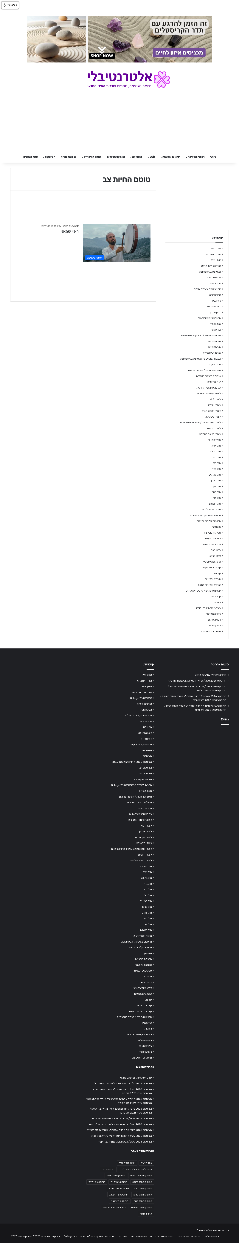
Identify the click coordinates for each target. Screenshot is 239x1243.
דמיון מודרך (215, 312)
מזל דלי (217, 463)
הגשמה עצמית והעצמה (209, 318)
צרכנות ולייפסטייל (211, 561)
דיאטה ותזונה (214, 306)
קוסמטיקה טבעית (212, 567)
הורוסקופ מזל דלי (97, 1182)
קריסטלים (216, 596)
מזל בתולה (215, 451)
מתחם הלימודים (93, 156)
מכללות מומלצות (212, 532)
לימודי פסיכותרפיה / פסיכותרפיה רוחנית (200, 422)
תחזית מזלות (146, 1214)
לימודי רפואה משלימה (210, 434)
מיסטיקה (137, 156)
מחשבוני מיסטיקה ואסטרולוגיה (205, 515)
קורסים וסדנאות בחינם (209, 584)
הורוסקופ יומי (214, 341)
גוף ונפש (216, 300)
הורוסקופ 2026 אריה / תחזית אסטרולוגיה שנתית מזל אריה (122, 1118)
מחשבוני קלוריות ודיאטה (209, 521)
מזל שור (217, 497)
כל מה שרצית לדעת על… (208, 387)
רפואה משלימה (196, 156)
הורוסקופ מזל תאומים (141, 1207)
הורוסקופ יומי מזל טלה (141, 1175)
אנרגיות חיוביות (213, 277)
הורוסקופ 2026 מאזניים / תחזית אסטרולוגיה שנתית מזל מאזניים (119, 1130)
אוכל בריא (216, 248)
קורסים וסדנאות (213, 579)
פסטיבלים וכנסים (212, 544)
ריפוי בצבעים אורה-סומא (208, 608)
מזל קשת (216, 492)
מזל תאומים (215, 503)
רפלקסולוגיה (214, 625)
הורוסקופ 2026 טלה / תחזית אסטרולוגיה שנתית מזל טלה (197, 680)
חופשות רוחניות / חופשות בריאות (204, 370)
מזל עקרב (216, 486)
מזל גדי (217, 457)
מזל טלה (216, 468)
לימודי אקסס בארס (211, 410)
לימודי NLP (215, 399)
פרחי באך (216, 550)
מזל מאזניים (215, 474)
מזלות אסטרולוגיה (211, 509)
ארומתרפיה (215, 294)
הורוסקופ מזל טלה (143, 1188)
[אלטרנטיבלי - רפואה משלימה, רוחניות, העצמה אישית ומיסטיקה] (120, 79)
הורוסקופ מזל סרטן (143, 1194)
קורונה (217, 573)
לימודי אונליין (214, 405)
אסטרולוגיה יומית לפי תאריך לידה (136, 1169)
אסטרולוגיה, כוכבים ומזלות (207, 289)
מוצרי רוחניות (214, 439)
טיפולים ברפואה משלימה (208, 376)
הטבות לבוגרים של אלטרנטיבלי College (200, 358)
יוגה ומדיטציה (214, 381)
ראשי (213, 156)
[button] (10, 5)
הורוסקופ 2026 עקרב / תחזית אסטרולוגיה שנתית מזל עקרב (121, 1135)
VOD (152, 156)
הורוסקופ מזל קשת (143, 1201)
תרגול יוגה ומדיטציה (211, 631)
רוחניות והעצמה (171, 156)
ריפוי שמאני (70, 231)
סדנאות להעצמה (212, 538)
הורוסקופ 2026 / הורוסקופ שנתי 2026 (201, 335)
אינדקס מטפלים (116, 156)
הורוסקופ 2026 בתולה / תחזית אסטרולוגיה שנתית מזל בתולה (120, 1124)
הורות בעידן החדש (212, 352)
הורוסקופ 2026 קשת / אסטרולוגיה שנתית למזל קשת (125, 1141)
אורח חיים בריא (213, 254)
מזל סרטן (216, 480)
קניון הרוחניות (68, 156)
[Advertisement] (194, 757)
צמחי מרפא (215, 555)
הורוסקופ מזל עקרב (118, 1194)
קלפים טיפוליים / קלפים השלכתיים (203, 590)
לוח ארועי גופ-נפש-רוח (209, 393)
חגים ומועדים (214, 364)
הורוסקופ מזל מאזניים (118, 1188)
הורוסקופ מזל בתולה (142, 1182)
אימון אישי (216, 260)
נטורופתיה (196, 1236)
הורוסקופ (50, 156)
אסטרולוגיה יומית (127, 1163)
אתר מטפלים (30, 156)
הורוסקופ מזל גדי (119, 1182)
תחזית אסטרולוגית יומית (114, 1207)
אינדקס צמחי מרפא (211, 265)
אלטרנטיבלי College (210, 271)
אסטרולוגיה (215, 283)
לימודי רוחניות (214, 428)
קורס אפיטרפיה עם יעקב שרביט (210, 674)
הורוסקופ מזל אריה (116, 1175)
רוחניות (217, 602)
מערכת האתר (69, 226)
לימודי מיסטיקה (213, 416)
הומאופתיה (215, 323)
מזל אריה (216, 445)
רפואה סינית (214, 619)
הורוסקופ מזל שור (119, 1201)
